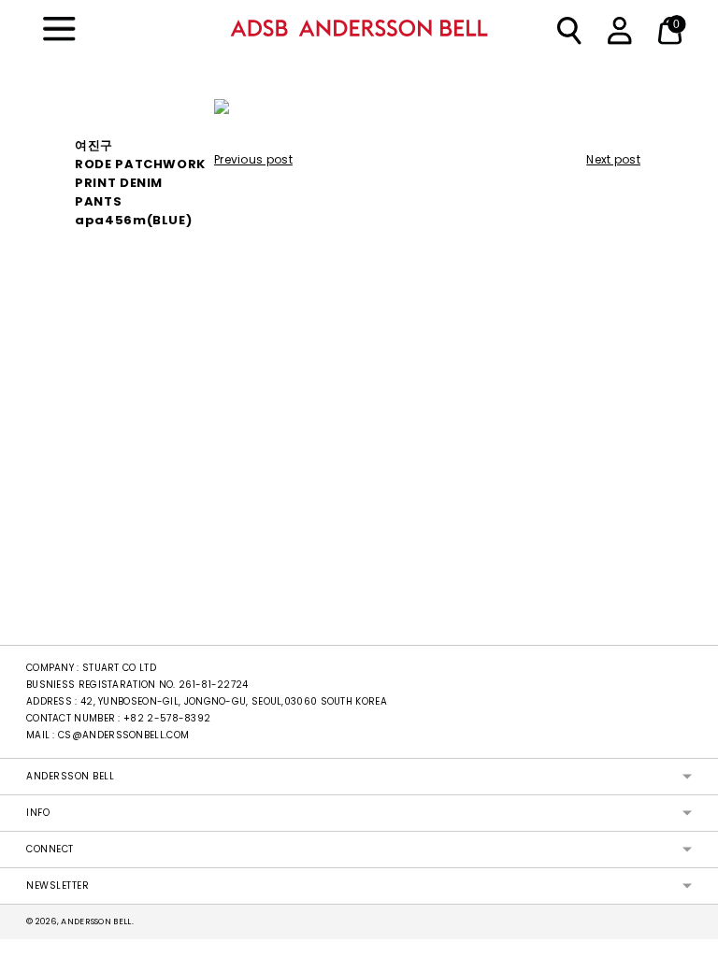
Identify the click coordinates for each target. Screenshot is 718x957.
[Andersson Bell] (358, 28)
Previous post (253, 159)
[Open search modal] (565, 28)
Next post (613, 159)
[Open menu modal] (51, 28)
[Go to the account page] (616, 28)
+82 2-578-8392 (166, 718)
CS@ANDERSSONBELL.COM (123, 735)
